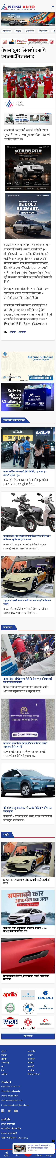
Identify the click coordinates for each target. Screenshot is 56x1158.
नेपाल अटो (19, 102)
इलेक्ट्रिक (31, 1070)
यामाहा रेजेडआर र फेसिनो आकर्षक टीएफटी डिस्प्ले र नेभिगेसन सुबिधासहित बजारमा (27, 538)
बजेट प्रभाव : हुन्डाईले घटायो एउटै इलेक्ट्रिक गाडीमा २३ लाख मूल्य (27, 809)
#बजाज (18, 31)
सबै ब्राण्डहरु (28, 1036)
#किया (12, 332)
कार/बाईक (31, 1051)
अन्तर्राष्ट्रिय (31, 1059)
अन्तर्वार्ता (31, 1066)
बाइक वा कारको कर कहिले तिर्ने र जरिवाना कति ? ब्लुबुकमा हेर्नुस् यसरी (25, 745)
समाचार (4, 1055)
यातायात (31, 1062)
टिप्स (2, 1070)
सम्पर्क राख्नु (5, 1062)
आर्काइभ (4, 1074)
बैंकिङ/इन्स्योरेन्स (34, 1074)
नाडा (2, 1066)
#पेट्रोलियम (43, 31)
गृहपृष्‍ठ (3, 1051)
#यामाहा (22, 332)
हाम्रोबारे (4, 1059)
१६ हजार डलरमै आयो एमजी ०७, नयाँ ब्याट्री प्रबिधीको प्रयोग (27, 602)
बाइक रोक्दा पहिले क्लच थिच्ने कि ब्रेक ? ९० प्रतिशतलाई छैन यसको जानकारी (27, 680)
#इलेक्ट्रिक (6, 31)
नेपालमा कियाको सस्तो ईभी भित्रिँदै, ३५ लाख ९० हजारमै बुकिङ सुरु (24, 473)
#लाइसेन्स (30, 31)
